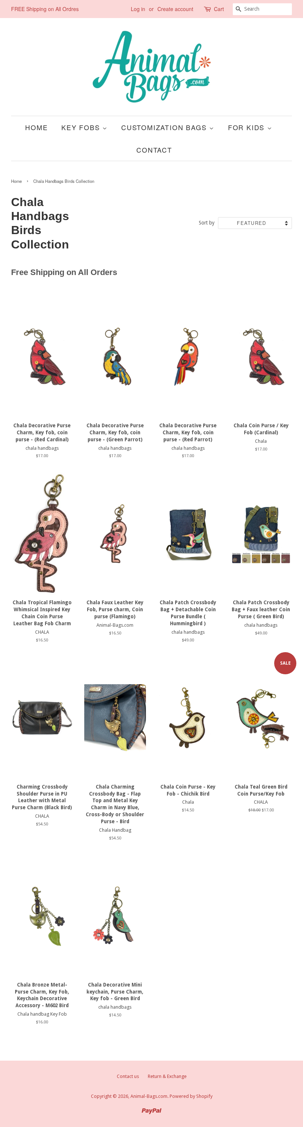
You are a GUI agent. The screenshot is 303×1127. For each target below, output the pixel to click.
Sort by (207, 223)
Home (36, 127)
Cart (219, 9)
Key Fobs (81, 127)
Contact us (128, 1076)
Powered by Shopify (191, 1096)
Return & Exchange (167, 1076)
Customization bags (165, 127)
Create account (175, 9)
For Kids (247, 127)
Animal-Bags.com (148, 1096)
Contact (154, 149)
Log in (138, 9)
